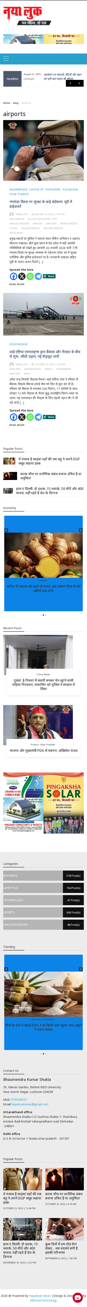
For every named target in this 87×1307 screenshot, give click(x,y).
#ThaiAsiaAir (63, 369)
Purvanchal (70, 189)
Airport (37, 223)
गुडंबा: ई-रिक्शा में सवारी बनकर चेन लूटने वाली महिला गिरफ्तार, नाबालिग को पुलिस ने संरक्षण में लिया (43, 684)
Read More (17, 284)
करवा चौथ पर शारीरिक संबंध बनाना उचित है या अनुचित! (51, 476)
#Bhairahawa (32, 369)
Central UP (36, 189)
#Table (48, 369)
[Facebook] (13, 276)
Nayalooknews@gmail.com (29, 1104)
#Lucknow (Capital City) (42, 218)
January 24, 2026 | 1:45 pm (49, 214)
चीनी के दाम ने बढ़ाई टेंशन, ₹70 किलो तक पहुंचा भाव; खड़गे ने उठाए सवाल (43, 1027)
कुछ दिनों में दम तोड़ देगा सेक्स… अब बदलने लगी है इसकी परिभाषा (61, 1248)
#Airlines (15, 369)
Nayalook (22, 214)
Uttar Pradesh (19, 194)
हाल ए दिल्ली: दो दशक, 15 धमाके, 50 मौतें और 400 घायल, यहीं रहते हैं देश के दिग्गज (49, 490)
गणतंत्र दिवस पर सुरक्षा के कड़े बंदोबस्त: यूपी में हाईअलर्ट (41, 204)
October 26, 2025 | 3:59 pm (49, 364)
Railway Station (30, 228)
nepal (27, 373)
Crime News (43, 674)
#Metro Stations (19, 223)
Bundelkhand (18, 189)
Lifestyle (43, 580)
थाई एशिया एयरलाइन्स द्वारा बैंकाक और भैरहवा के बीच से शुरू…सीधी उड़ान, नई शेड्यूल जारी (45, 354)
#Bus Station (17, 218)
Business (36, 1019)
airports (51, 223)
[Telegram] (38, 276)
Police (14, 228)
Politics (35, 744)
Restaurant (16, 232)
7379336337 (18, 1100)
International (18, 344)
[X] (22, 276)
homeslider (53, 189)
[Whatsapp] (30, 276)
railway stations (53, 228)
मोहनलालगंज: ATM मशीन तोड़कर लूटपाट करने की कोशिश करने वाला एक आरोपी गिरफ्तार (62, 79)
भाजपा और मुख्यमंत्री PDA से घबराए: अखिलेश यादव (43, 750)
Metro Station (68, 223)
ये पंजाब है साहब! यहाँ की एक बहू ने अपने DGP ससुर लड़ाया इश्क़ (49, 461)
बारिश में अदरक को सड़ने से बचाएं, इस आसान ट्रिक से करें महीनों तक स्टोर (43, 588)
